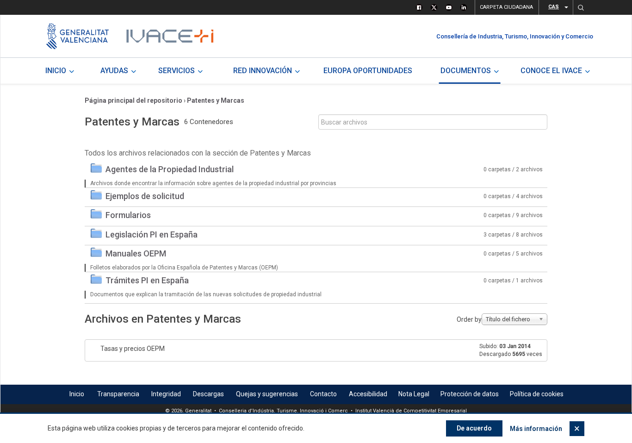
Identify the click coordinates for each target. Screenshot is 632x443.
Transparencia (118, 394)
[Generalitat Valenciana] (77, 36)
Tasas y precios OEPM (132, 348)
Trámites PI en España (147, 280)
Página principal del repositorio (133, 100)
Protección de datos (469, 394)
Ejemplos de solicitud (144, 196)
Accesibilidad (368, 394)
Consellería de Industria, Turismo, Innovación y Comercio (514, 36)
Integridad (166, 394)
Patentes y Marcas (215, 100)
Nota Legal (413, 394)
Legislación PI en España (151, 234)
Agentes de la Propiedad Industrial (169, 169)
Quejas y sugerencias (267, 394)
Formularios (128, 215)
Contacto (323, 394)
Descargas (208, 394)
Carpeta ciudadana (506, 7)
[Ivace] (169, 36)
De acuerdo (474, 428)
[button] (581, 7)
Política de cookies (537, 394)
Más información (536, 428)
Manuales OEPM (135, 253)
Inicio (76, 394)
